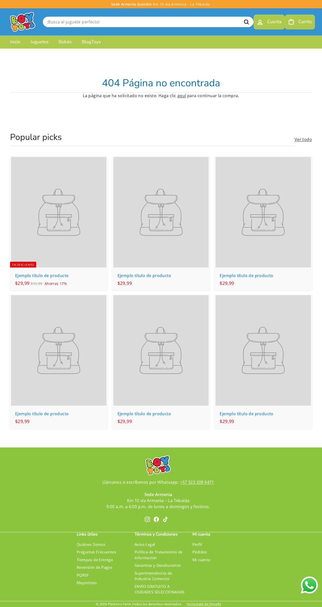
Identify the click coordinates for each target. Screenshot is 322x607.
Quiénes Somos (91, 544)
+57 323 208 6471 (197, 482)
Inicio (15, 42)
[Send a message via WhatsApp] (309, 585)
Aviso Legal (145, 544)
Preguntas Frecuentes (96, 551)
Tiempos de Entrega (95, 559)
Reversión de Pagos (94, 567)
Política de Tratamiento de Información (158, 554)
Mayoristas (87, 582)
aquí (181, 95)
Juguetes (39, 42)
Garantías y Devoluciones (158, 565)
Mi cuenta (201, 559)
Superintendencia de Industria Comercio (153, 576)
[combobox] (148, 22)
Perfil (197, 544)
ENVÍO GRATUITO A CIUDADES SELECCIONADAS (159, 589)
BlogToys (91, 42)
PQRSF (83, 575)
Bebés (65, 42)
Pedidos (199, 551)
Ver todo (303, 139)
